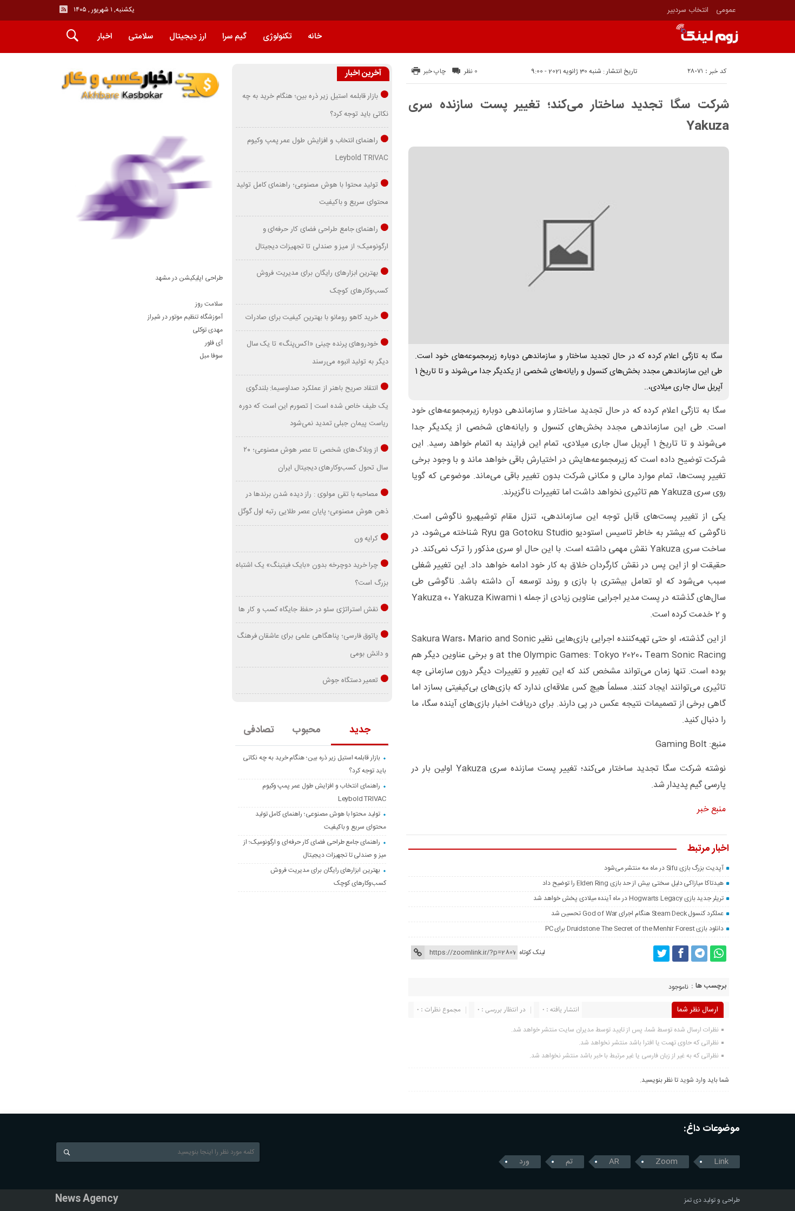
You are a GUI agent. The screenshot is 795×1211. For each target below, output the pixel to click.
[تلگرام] (699, 953)
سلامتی (140, 36)
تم (569, 1161)
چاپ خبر (434, 71)
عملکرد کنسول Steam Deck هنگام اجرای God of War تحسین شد (637, 913)
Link (721, 1161)
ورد (524, 1161)
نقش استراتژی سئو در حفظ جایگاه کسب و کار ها (308, 610)
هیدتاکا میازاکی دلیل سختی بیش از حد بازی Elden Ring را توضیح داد (633, 883)
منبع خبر (711, 809)
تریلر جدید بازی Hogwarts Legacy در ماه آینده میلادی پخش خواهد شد (628, 898)
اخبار (104, 36)
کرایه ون (366, 539)
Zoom (666, 1161)
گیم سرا (234, 36)
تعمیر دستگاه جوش (350, 680)
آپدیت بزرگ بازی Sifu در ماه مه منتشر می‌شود (664, 868)
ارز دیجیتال (187, 36)
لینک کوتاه (532, 952)
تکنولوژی (277, 36)
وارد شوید (693, 1080)
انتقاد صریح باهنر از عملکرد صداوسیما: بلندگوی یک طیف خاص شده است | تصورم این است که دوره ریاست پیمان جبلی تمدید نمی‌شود (313, 405)
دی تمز (692, 1200)
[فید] (63, 9)
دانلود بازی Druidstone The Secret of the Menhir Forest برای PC (634, 928)
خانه (315, 36)
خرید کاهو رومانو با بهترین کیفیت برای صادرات (312, 317)
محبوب (306, 730)
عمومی (726, 10)
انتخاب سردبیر (687, 10)
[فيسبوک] (680, 953)
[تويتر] (661, 953)
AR (614, 1161)
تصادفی (258, 730)
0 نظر (471, 71)
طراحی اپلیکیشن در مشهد (189, 278)
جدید (359, 730)
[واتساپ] (718, 953)
